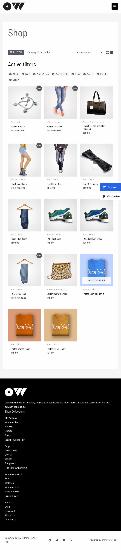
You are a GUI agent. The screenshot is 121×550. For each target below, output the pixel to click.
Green (90, 74)
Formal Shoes (12, 491)
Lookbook (10, 510)
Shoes (8, 435)
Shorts (8, 454)
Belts (7, 478)
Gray (77, 74)
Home (8, 502)
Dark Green (43, 74)
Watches (9, 482)
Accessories (11, 450)
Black (15, 74)
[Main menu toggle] (115, 6)
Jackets (8, 430)
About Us (10, 515)
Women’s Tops (12, 422)
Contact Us (11, 519)
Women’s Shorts (13, 474)
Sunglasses (10, 463)
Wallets (8, 458)
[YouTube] (64, 540)
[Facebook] (50, 540)
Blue (27, 74)
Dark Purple (62, 74)
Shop (7, 506)
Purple (103, 74)
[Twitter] (57, 540)
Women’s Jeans (12, 487)
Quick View (24, 116)
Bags (7, 446)
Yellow (16, 79)
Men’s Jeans (11, 417)
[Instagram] (71, 540)
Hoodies (9, 426)
